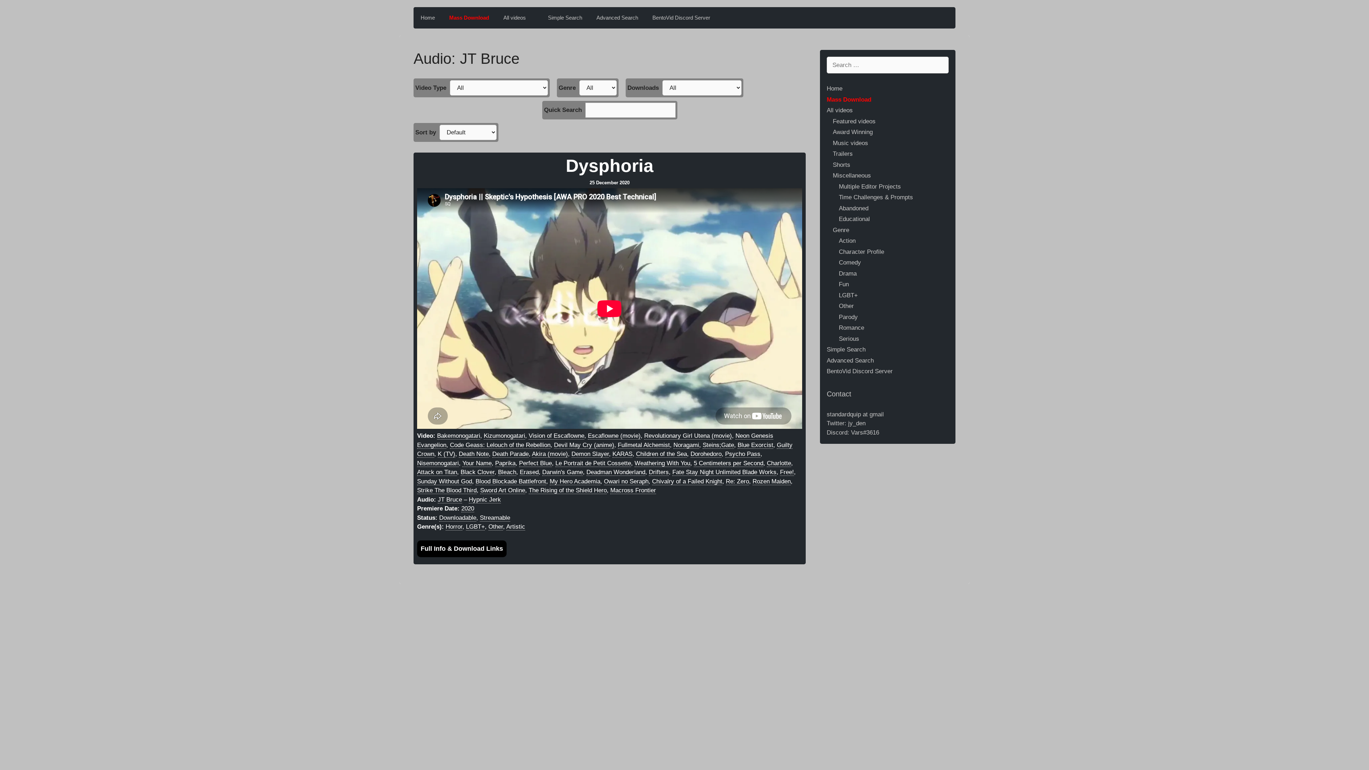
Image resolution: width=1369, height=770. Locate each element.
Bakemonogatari (458, 435)
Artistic (515, 526)
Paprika (505, 463)
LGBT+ (475, 526)
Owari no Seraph (626, 481)
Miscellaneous (852, 175)
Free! (787, 472)
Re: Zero (737, 481)
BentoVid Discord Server (681, 18)
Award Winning (853, 132)
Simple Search (565, 18)
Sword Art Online (502, 490)
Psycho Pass (742, 454)
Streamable (495, 517)
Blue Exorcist (755, 445)
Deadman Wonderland (615, 472)
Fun (844, 284)
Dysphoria (609, 166)
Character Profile (861, 251)
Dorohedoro (706, 454)
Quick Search (563, 110)
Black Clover (477, 472)
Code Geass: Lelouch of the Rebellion (500, 445)
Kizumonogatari (504, 435)
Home (428, 18)
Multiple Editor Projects (870, 186)
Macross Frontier (633, 490)
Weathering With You (662, 463)
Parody (848, 317)
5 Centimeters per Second (728, 463)
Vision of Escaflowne (556, 435)
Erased (529, 472)
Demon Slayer (590, 454)
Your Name (477, 463)
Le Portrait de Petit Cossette (593, 463)
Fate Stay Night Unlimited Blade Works (724, 472)
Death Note (474, 454)
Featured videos (854, 121)
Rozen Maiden (772, 481)
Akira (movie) (550, 454)
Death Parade (510, 454)
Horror (454, 526)
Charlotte (779, 463)
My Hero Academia (575, 481)
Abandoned (853, 208)
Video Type (430, 87)
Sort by (425, 132)
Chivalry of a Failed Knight (687, 481)
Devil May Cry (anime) (584, 445)
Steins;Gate (718, 445)
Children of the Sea (661, 454)
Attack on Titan (437, 472)
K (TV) (446, 454)
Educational (854, 219)
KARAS (622, 454)
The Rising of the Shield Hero (568, 490)
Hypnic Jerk (485, 499)
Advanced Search (617, 18)
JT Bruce (450, 499)
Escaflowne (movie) (614, 435)
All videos (514, 18)
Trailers (843, 153)
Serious (849, 338)
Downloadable (457, 517)
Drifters (659, 472)
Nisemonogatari (438, 463)
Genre (567, 87)
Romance (851, 327)
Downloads (643, 87)
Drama (848, 273)
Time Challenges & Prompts (876, 197)
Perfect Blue (535, 463)
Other (495, 526)
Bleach (507, 472)
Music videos (850, 143)
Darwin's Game (562, 472)
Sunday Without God (444, 481)
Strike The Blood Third (447, 490)
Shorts (841, 164)
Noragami (686, 445)
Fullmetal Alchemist (644, 445)
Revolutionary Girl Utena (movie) (688, 435)
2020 (467, 508)
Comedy (850, 262)
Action (847, 240)
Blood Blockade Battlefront (511, 481)
